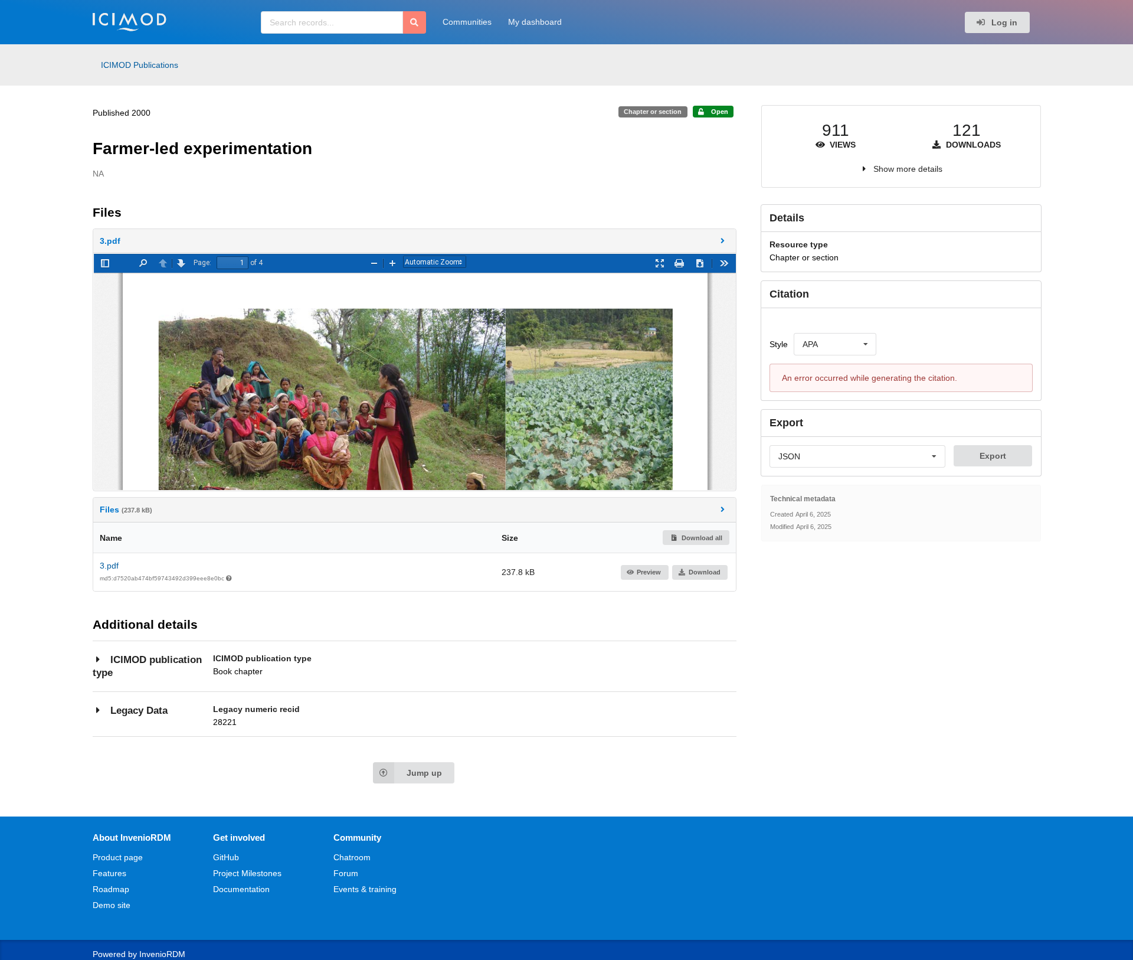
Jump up (424, 773)
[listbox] (835, 344)
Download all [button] (701, 537)
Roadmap (111, 889)
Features (109, 873)
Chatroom (352, 857)
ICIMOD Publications (139, 65)
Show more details (907, 169)
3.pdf (109, 565)
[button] (415, 241)
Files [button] (126, 509)
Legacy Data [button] (139, 710)
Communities (467, 22)
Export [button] (993, 456)
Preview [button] (649, 572)
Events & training (365, 889)
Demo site (111, 905)
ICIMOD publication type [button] (147, 666)
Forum (345, 873)
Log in (1003, 22)
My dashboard (535, 22)
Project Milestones (247, 873)
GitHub (226, 857)
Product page (118, 857)
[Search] (414, 22)
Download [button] (705, 572)
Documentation (241, 889)
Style (778, 344)
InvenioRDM (162, 954)
